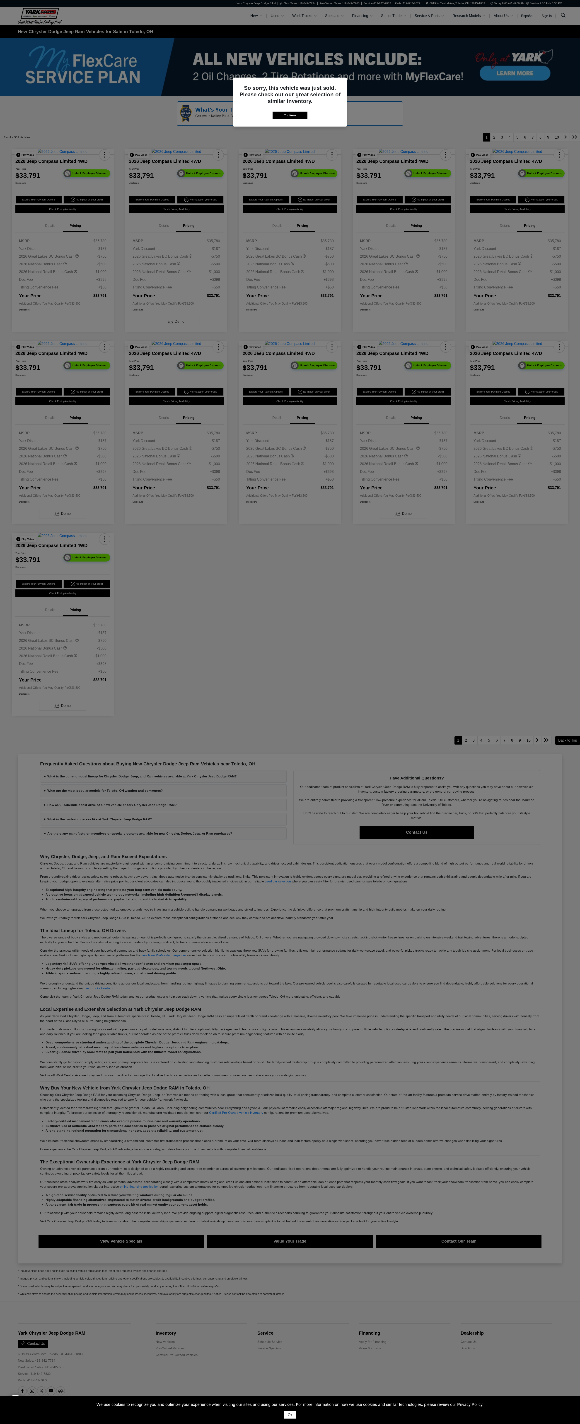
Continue (290, 115)
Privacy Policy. (470, 1404)
